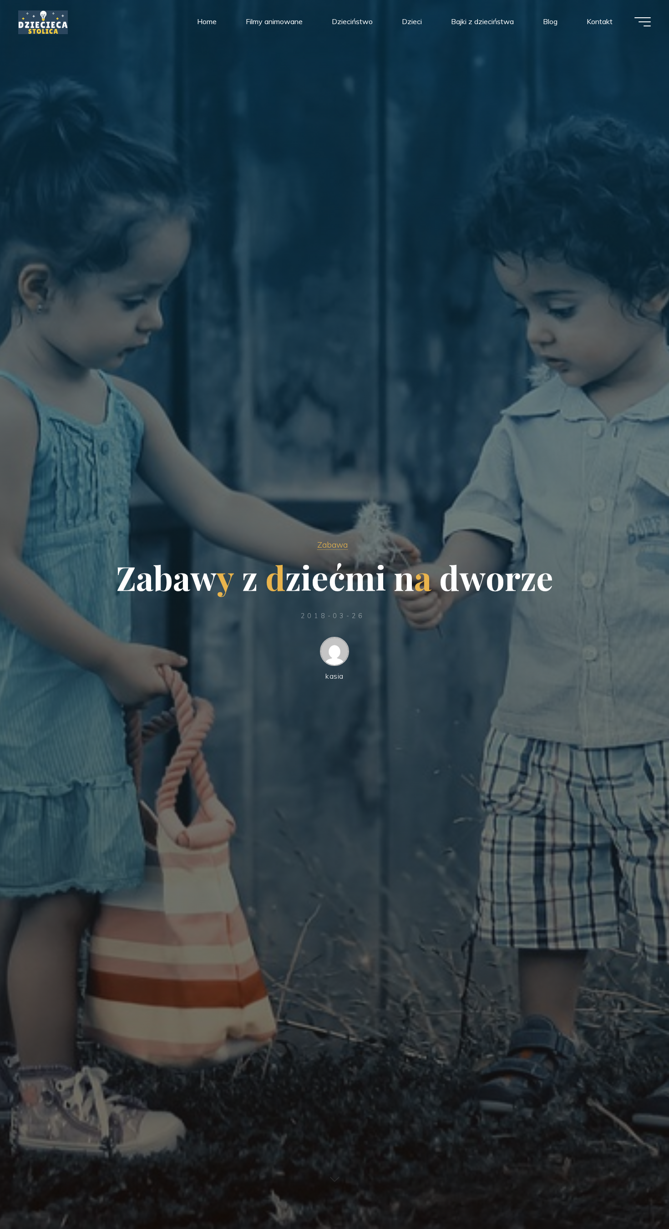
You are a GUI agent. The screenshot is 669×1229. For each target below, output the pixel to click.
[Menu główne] (642, 21)
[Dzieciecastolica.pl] (43, 21)
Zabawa (332, 544)
